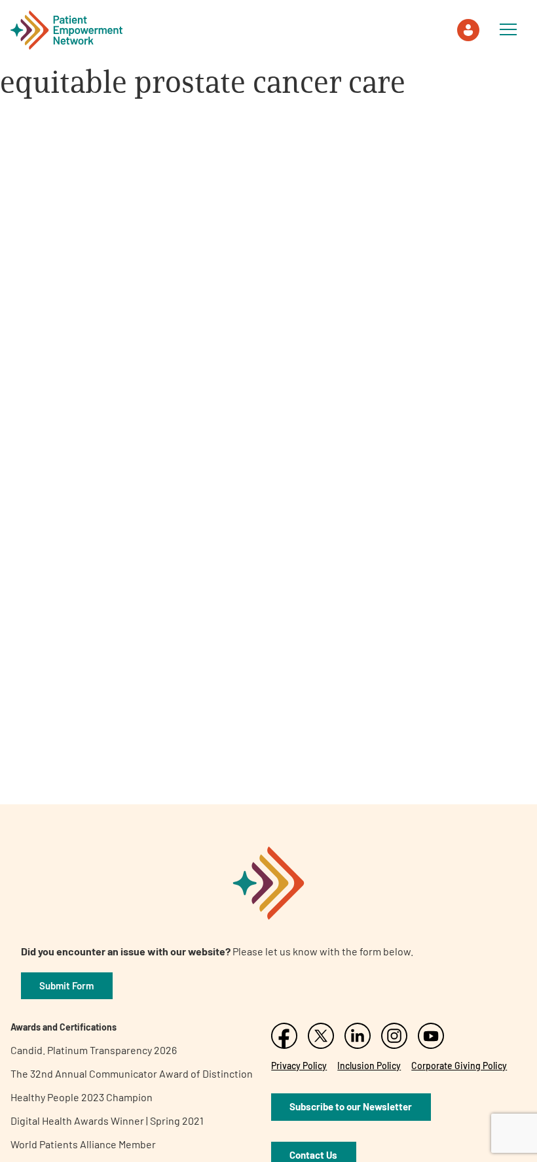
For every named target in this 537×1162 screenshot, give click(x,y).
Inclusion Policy (369, 1065)
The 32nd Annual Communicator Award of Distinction (131, 1073)
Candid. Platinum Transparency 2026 (93, 1050)
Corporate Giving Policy (459, 1065)
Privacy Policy (299, 1065)
